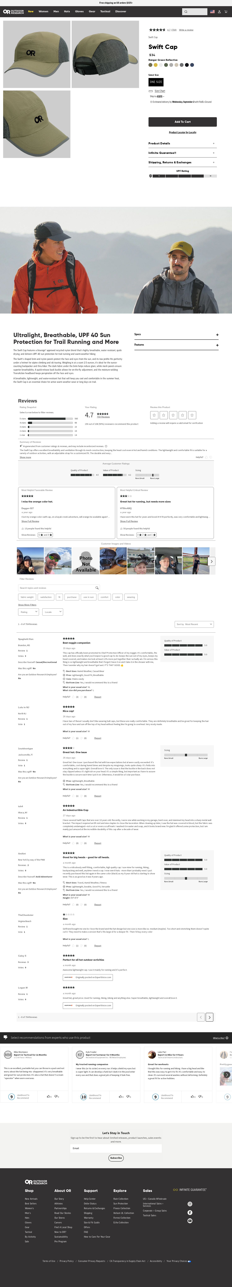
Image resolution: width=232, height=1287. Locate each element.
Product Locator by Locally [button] (182, 132)
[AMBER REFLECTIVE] (156, 65)
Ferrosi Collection (122, 1218)
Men (56, 11)
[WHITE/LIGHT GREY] (161, 65)
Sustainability (61, 1237)
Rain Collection (120, 1199)
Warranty (88, 1218)
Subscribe (116, 1158)
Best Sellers (31, 1204)
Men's (28, 1213)
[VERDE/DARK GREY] (166, 65)
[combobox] (194, 11)
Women (43, 11)
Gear (27, 1227)
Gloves (28, 1223)
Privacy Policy (67, 1261)
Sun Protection (120, 1204)
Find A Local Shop (63, 1227)
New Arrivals (31, 1199)
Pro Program (60, 1242)
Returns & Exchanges (94, 1208)
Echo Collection (121, 1223)
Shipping (88, 1213)
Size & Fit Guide (92, 1223)
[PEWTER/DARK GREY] (171, 65)
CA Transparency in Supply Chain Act (128, 1261)
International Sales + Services (153, 1205)
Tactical (28, 1232)
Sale (27, 1242)
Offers (87, 1227)
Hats (27, 1218)
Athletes (58, 1204)
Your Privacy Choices (177, 1261)
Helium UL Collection (123, 1213)
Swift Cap (153, 37)
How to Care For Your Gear (97, 1237)
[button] (225, 11)
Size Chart (160, 91)
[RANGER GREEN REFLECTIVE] (150, 65)
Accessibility (156, 1261)
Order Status (90, 1204)
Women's (29, 1208)
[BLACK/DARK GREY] (187, 65)
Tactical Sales (149, 1215)
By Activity (30, 1237)
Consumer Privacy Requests (92, 1261)
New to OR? (60, 1232)
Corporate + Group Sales (155, 1211)
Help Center (90, 1199)
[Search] (177, 11)
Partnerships (60, 1208)
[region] (116, 3)
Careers (58, 1223)
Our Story (59, 1199)
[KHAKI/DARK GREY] (176, 65)
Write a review (186, 30)
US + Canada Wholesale (155, 1199)
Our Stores (59, 1218)
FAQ (86, 1232)
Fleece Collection (121, 1208)
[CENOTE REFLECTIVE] (192, 65)
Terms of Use (49, 1261)
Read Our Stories (62, 1213)
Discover (120, 11)
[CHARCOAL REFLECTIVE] (182, 65)
